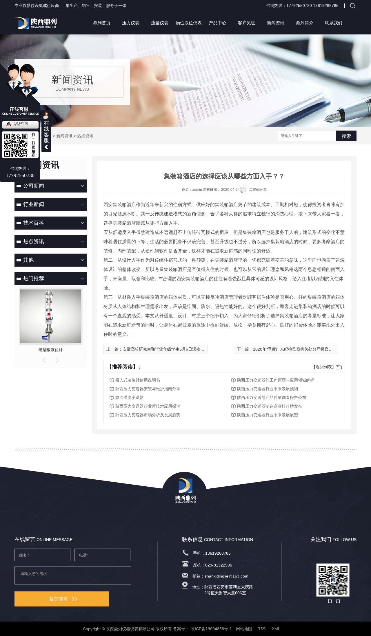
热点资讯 (85, 135)
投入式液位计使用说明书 (137, 380)
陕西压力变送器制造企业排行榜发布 (269, 406)
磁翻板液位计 (51, 349)
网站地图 (244, 628)
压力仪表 (130, 22)
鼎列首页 (101, 22)
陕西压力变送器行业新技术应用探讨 (147, 406)
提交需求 (59, 598)
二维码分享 (258, 190)
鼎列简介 (304, 22)
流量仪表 (159, 22)
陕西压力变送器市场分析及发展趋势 (147, 415)
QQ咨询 (21, 123)
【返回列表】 (324, 366)
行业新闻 (33, 204)
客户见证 (246, 22)
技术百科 (33, 223)
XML (276, 628)
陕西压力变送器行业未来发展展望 (267, 415)
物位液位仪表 (189, 22)
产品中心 (217, 22)
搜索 (346, 136)
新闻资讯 (275, 22)
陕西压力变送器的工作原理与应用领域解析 (275, 380)
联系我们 (333, 22)
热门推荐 (33, 278)
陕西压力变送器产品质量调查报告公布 (271, 397)
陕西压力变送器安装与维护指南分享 (147, 388)
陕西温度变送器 (129, 397)
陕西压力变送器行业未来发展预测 (267, 388)
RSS (262, 628)
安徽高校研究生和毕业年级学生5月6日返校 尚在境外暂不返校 (178, 349)
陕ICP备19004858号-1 (211, 628)
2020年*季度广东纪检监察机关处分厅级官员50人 (297, 349)
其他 (28, 260)
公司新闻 (33, 186)
